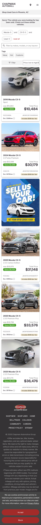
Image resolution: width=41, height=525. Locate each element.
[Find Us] (30, 5)
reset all (16, 39)
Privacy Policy (16, 428)
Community (15, 424)
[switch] (37, 5)
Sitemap (28, 428)
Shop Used (23, 416)
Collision (26, 420)
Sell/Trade (15, 420)
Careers (27, 424)
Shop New (10, 416)
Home (32, 416)
